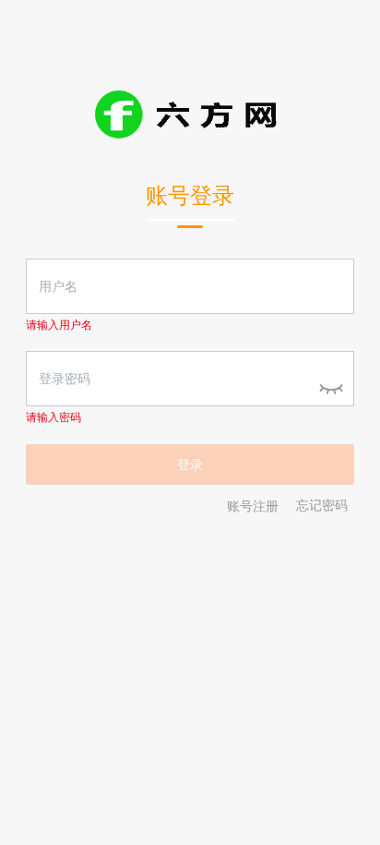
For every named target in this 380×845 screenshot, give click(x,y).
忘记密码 (322, 506)
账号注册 (253, 506)
